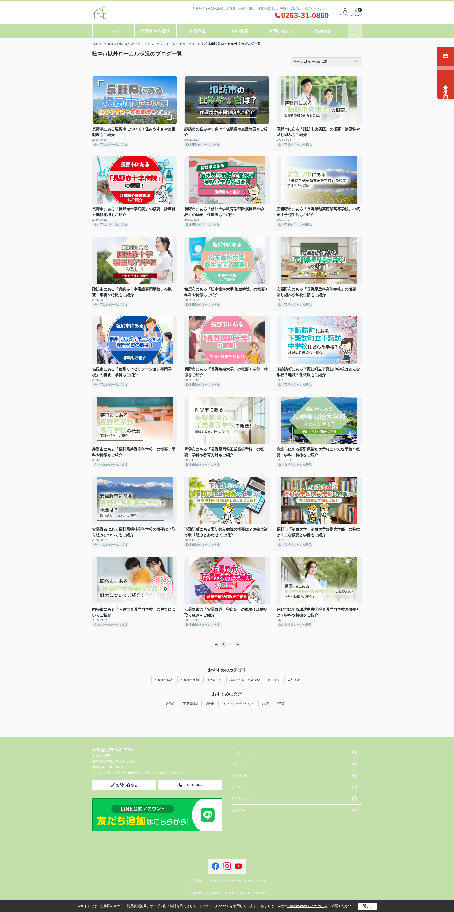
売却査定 (323, 31)
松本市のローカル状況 (244, 680)
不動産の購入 (163, 680)
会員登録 (197, 31)
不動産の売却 (189, 680)
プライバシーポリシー (225, 880)
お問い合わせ (281, 31)
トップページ (242, 752)
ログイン (344, 14)
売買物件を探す (155, 31)
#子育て (282, 704)
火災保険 (294, 680)
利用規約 (197, 880)
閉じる (368, 906)
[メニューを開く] (354, 30)
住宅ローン (214, 680)
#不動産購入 (190, 704)
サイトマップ (257, 880)
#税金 (210, 704)
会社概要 (239, 31)
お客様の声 (240, 775)
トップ (113, 31)
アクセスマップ (243, 798)
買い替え (274, 680)
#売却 (170, 704)
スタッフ (238, 764)
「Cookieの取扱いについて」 (306, 906)
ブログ (237, 787)
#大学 (265, 704)
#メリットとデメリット (238, 704)
